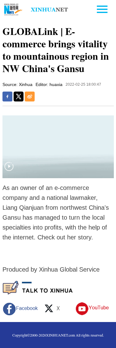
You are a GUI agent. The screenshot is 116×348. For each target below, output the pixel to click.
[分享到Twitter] (19, 96)
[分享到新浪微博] (30, 96)
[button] (9, 170)
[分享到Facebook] (7, 96)
